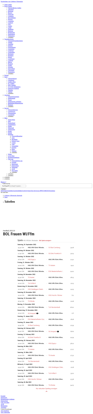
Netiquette (15, 167)
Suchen (3, 189)
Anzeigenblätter (17, 191)
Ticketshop (52, 191)
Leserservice (11, 111)
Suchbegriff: (5, 186)
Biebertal (10, 11)
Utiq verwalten (5, 402)
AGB (13, 169)
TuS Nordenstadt (54, 307)
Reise (13, 149)
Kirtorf (10, 57)
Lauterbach (11, 59)
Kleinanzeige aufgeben (14, 101)
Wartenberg (11, 72)
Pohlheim (10, 29)
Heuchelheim (12, 18)
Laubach (10, 22)
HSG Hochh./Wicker (55, 295)
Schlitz (10, 65)
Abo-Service (34, 191)
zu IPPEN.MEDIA (43, 191)
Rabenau (10, 31)
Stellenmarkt (11, 98)
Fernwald (10, 14)
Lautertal (10, 60)
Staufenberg (11, 34)
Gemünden (11, 49)
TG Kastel (31, 277)
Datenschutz (15, 165)
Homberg (10, 55)
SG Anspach (32, 313)
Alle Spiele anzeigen (45, 240)
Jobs (2, 191)
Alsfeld (10, 42)
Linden (10, 26)
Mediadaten (4, 406)
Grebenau (11, 50)
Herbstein (11, 54)
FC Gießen (11, 83)
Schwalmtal (11, 69)
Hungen (10, 19)
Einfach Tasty (16, 141)
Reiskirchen (11, 32)
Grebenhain (11, 52)
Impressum (15, 164)
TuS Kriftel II (32, 283)
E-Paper (28, 191)
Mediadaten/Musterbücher (15, 103)
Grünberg (11, 16)
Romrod (10, 64)
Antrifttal (10, 44)
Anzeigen (3, 407)
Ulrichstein (11, 70)
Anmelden (10, 191)
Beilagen (10, 105)
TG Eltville (31, 301)
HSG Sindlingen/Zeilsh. (35, 289)
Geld (13, 144)
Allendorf (11, 9)
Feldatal (10, 45)
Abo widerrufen (5, 412)
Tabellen (10, 90)
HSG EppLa (32, 259)
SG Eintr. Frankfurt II (54, 253)
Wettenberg (11, 36)
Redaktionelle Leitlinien (7, 399)
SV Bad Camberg (54, 247)
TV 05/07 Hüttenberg (14, 87)
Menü (2, 182)
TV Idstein (51, 265)
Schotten (10, 67)
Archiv (24, 191)
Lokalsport (11, 80)
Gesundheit (15, 146)
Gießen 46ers (12, 82)
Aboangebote (12, 113)
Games (14, 142)
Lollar (9, 27)
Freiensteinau (12, 47)
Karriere (14, 147)
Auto (13, 138)
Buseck (10, 13)
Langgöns (11, 21)
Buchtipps (14, 139)
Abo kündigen (5, 411)
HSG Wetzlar (12, 85)
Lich (9, 24)
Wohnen (14, 151)
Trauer (10, 100)
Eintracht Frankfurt (13, 88)
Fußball (10, 92)
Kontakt (14, 162)
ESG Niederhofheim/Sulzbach (58, 271)
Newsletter (15, 170)
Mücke (10, 62)
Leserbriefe (11, 115)
